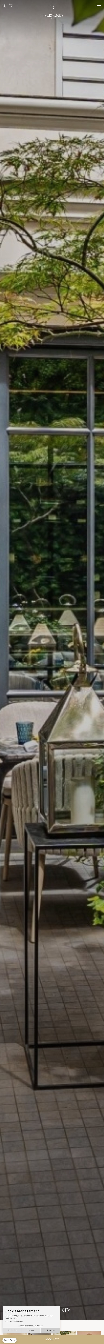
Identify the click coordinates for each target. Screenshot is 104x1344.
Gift (4, 5)
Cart (10, 5)
